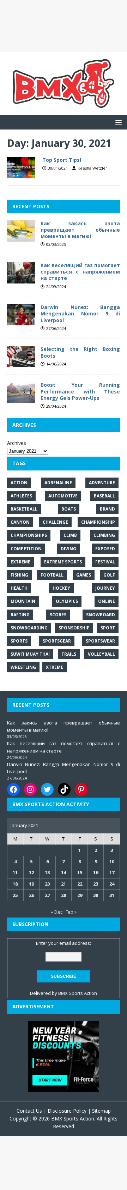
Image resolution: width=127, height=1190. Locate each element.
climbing (104, 535)
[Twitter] (47, 789)
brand (107, 509)
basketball (24, 509)
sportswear (100, 641)
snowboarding (29, 628)
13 (47, 872)
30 (95, 895)
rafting (20, 615)
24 (111, 884)
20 (47, 884)
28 (63, 895)
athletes (21, 496)
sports (19, 641)
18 (15, 884)
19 (31, 884)
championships (29, 535)
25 (15, 895)
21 (63, 884)
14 (63, 872)
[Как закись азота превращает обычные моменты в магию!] (21, 237)
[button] (117, 122)
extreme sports (63, 562)
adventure (102, 483)
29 (79, 895)
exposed (105, 549)
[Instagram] (30, 789)
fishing (19, 575)
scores (58, 615)
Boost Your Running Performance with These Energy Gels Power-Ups (80, 391)
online (106, 601)
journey (105, 588)
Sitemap (101, 1110)
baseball (104, 496)
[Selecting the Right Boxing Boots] (21, 363)
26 (31, 895)
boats (68, 509)
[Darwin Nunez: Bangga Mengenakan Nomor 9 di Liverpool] (21, 321)
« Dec (56, 912)
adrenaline (58, 483)
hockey (61, 588)
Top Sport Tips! (61, 159)
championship (98, 522)
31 (111, 895)
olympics (67, 601)
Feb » (71, 912)
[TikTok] (64, 789)
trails (68, 654)
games (83, 575)
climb (70, 535)
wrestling (23, 667)
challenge (55, 522)
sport (108, 628)
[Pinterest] (81, 789)
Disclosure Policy (67, 1110)
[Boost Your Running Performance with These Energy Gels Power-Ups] (21, 399)
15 (79, 872)
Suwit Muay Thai (30, 654)
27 (47, 895)
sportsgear (57, 641)
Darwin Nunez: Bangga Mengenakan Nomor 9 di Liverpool (80, 313)
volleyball (101, 654)
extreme (20, 562)
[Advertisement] (63, 26)
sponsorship (74, 628)
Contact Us (29, 1110)
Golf (109, 575)
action (19, 483)
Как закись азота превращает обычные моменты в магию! (80, 229)
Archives (16, 443)
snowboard (100, 615)
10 (111, 861)
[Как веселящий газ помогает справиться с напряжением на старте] (21, 279)
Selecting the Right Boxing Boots (80, 352)
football (52, 575)
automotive (63, 496)
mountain (23, 601)
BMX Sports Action (77, 993)
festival (105, 562)
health (19, 588)
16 (95, 872)
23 (95, 884)
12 (31, 872)
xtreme (54, 667)
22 (79, 884)
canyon (20, 522)
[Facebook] (13, 789)
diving (68, 549)
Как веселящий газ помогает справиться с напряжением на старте (80, 271)
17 (111, 872)
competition (26, 549)
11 (15, 872)
